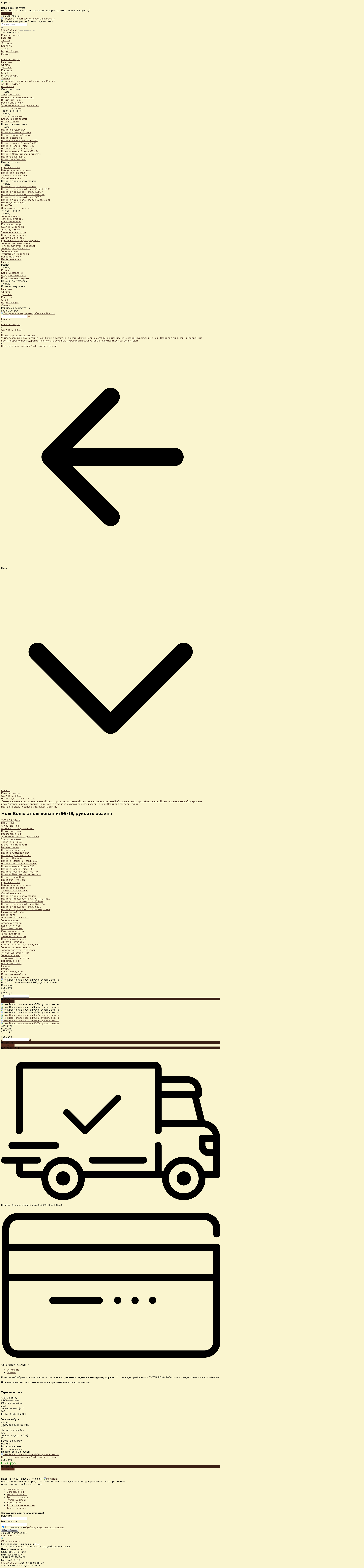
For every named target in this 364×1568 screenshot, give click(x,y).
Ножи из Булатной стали (16, 855)
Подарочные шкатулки (15, 977)
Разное (5, 270)
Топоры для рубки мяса (15, 952)
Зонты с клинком (11, 839)
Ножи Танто (8, 915)
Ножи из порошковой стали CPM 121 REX (25, 898)
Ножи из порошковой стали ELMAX (22, 901)
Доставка (6, 67)
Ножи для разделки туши (122, 340)
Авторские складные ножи (17, 828)
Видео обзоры (9, 75)
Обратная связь (10, 1541)
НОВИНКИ (7, 823)
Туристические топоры (15, 958)
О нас (4, 73)
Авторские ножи (18, 340)
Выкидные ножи (11, 831)
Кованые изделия (12, 971)
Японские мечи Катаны (15, 917)
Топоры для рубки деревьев (18, 950)
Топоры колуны (10, 955)
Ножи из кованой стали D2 (17, 869)
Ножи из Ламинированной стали (21, 874)
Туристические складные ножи (20, 836)
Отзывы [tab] (11, 1372)
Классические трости (14, 844)
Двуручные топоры (12, 942)
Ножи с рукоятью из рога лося (64, 340)
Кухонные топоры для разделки (20, 944)
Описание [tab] (13, 1369)
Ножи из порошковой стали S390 (21, 906)
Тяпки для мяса (10, 933)
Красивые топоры (12, 928)
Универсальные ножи (14, 338)
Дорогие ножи (37, 340)
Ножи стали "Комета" (13, 879)
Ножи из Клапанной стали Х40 (19, 861)
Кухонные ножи (10, 167)
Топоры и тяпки (10, 216)
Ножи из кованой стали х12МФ (19, 871)
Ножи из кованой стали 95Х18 (19, 863)
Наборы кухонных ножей (16, 885)
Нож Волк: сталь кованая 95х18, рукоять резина (29, 1457)
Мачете (5, 966)
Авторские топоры (12, 923)
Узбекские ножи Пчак (14, 890)
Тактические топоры (13, 936)
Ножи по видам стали (14, 129)
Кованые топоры (11, 925)
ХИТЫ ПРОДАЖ (10, 820)
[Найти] (29, 316)
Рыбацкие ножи (124, 338)
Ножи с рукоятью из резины (62, 338)
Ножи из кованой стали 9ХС (17, 866)
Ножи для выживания (173, 338)
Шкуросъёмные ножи (147, 338)
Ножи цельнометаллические (96, 338)
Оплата (5, 65)
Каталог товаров (10, 59)
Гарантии (7, 62)
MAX (37, 1544)
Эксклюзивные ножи (94, 340)
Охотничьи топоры (12, 931)
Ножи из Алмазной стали (16, 852)
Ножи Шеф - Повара (13, 888)
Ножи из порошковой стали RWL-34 (23, 904)
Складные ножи (10, 94)
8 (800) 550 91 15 (10, 29)
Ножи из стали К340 (13, 877)
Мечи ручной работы (13, 912)
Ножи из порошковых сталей (18, 186)
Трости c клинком (12, 116)
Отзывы (5, 78)
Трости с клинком (17, 1497)
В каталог (6, 13)
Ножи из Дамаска (11, 858)
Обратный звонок (9, 1530)
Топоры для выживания (15, 947)
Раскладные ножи (12, 834)
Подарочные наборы (13, 974)
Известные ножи (11, 961)
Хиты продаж (15, 1489)
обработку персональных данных (44, 1527)
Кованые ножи (36, 338)
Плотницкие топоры (13, 939)
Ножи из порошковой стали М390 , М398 (25, 909)
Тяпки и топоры (16, 1508)
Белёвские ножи (11, 963)
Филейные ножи (11, 893)
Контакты (6, 70)
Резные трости (10, 847)
